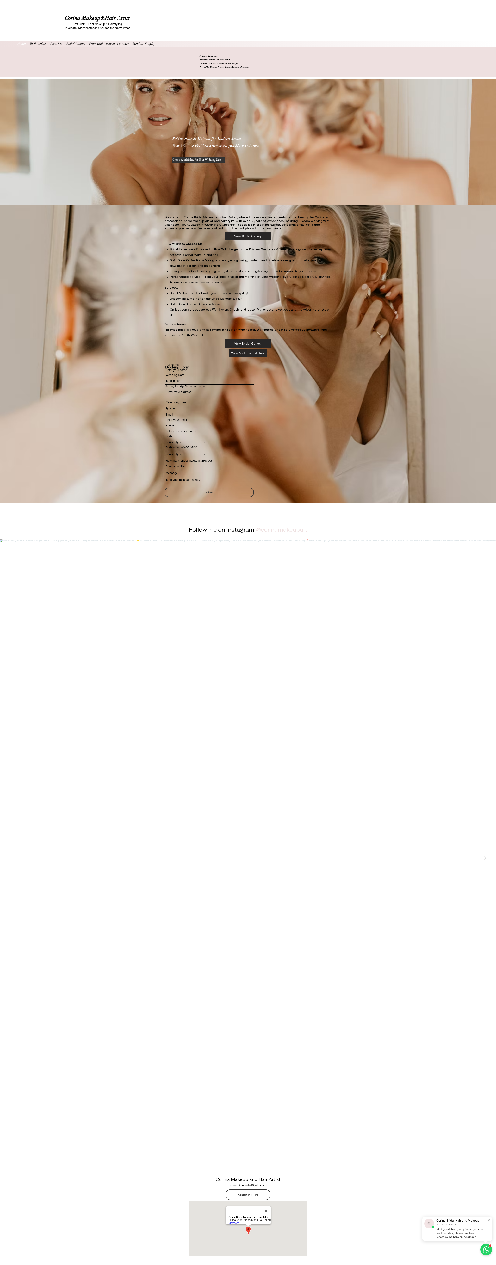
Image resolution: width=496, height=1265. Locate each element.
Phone (170, 425)
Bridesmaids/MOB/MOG (181, 447)
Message (172, 473)
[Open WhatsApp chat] (486, 1249)
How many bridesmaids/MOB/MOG (189, 460)
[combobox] (189, 392)
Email (169, 414)
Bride (169, 436)
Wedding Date (175, 374)
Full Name (172, 364)
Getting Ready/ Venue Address (185, 386)
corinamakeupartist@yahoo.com (248, 1185)
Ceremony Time (176, 402)
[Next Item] (485, 858)
